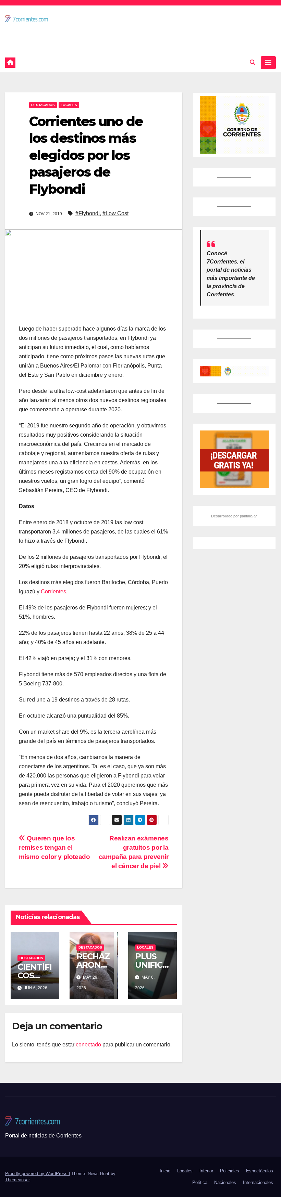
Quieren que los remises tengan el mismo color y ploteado (54, 847)
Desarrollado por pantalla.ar (234, 516)
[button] (252, 62)
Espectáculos (259, 1170)
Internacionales (258, 1182)
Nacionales (225, 1182)
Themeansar (17, 1179)
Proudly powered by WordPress (37, 1173)
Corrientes (53, 591)
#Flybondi (87, 213)
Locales (69, 105)
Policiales (229, 1170)
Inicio (165, 1170)
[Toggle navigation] (268, 62)
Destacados (43, 105)
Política (199, 1182)
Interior (206, 1170)
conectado (88, 1044)
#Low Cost (115, 213)
